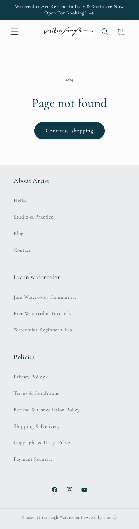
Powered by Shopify (99, 517)
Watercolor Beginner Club (42, 330)
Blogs (19, 233)
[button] (15, 32)
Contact (22, 250)
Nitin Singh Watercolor (58, 517)
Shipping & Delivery (36, 426)
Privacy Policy (29, 377)
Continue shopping (70, 130)
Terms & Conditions (36, 393)
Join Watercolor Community (45, 297)
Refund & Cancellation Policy (46, 410)
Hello (19, 201)
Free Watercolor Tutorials (42, 313)
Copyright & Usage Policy (42, 442)
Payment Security (33, 459)
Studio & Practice (33, 217)
